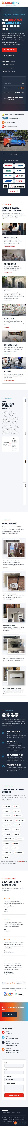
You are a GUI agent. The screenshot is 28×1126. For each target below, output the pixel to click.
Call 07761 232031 (9, 50)
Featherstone (20, 820)
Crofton (14, 848)
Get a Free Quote (9, 55)
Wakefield (7, 806)
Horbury (6, 843)
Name (5, 1062)
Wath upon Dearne (9, 838)
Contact (18, 1112)
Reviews (13, 1112)
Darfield (16, 834)
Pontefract (16, 811)
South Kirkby (18, 852)
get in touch (21, 861)
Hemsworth (17, 815)
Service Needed (7, 1076)
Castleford (7, 815)
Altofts (6, 857)
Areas (8, 1112)
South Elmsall (8, 820)
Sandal (6, 848)
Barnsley (6, 811)
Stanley (15, 843)
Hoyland (17, 825)
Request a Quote (14, 1095)
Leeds (16, 806)
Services (4, 1112)
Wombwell (7, 834)
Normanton (7, 825)
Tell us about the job (9, 1083)
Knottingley (7, 852)
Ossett (20, 838)
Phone (5, 1069)
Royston (16, 829)
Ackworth (6, 829)
